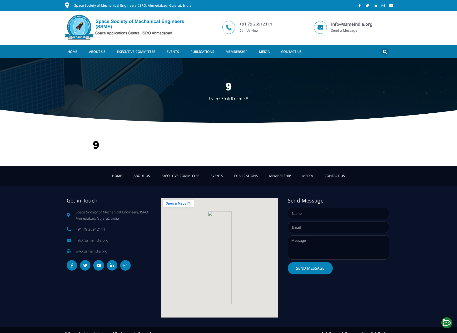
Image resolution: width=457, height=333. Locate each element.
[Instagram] (383, 5)
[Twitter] (367, 5)
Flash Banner (232, 98)
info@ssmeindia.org (352, 24)
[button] (385, 52)
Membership (237, 51)
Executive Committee (136, 51)
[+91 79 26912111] (228, 27)
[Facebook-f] (359, 5)
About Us (97, 51)
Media (264, 51)
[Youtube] (391, 5)
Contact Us (291, 51)
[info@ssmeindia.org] (320, 27)
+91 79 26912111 (255, 24)
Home (73, 51)
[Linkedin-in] (375, 5)
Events (173, 51)
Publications (202, 51)
